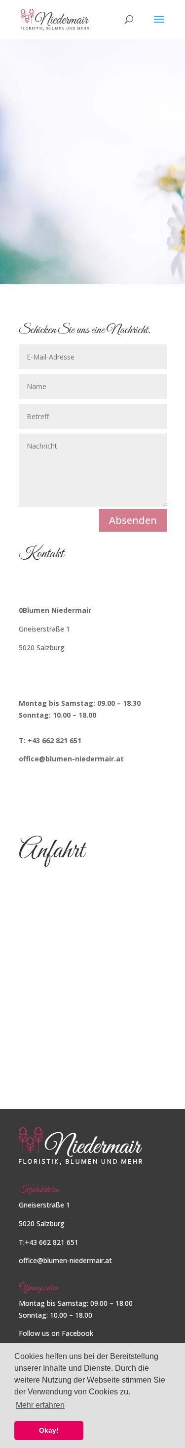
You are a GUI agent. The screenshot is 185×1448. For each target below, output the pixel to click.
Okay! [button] (49, 1430)
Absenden (133, 520)
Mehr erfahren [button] (40, 1405)
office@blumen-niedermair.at (65, 1260)
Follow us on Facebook (56, 1333)
